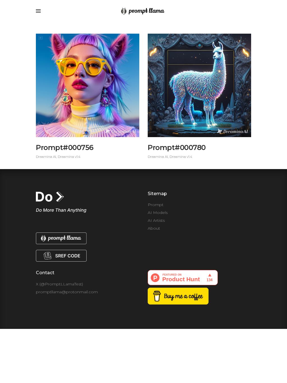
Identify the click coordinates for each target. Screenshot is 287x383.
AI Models (158, 212)
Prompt (155, 204)
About (154, 228)
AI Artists (156, 220)
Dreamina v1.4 (69, 156)
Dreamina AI (46, 156)
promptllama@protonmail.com (67, 291)
